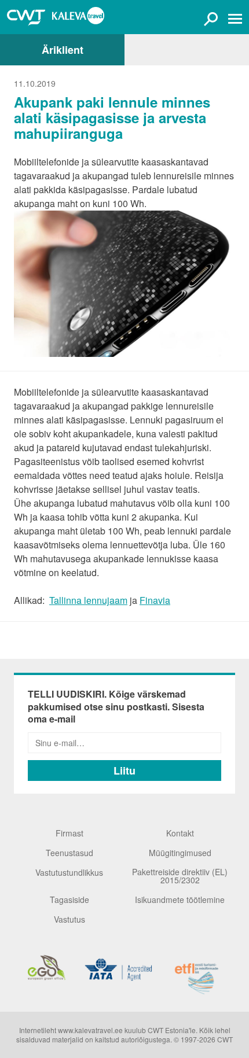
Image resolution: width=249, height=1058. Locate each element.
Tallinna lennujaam (88, 600)
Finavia (155, 600)
